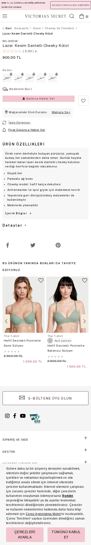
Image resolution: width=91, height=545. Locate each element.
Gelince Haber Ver (40, 98)
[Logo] (45, 16)
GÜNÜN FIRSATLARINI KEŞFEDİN (70, 5)
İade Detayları (19, 122)
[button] (18, 327)
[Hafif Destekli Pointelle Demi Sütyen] (24, 305)
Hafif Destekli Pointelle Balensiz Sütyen (66, 348)
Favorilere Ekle (40, 282)
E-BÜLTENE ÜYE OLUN (49, 398)
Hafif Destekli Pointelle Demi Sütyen (22, 343)
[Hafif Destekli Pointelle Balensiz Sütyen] (67, 305)
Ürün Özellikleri (24, 144)
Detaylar (13, 225)
